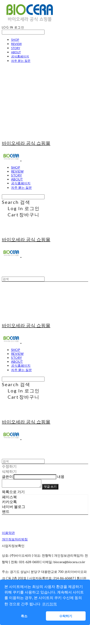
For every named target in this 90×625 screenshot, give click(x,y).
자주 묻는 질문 (20, 61)
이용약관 (8, 533)
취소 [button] (24, 616)
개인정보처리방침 (15, 539)
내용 (60, 476)
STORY (15, 48)
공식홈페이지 (20, 56)
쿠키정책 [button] (49, 604)
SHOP (15, 40)
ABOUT (16, 52)
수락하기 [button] (65, 616)
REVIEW (16, 44)
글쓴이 (7, 476)
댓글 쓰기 (50, 486)
